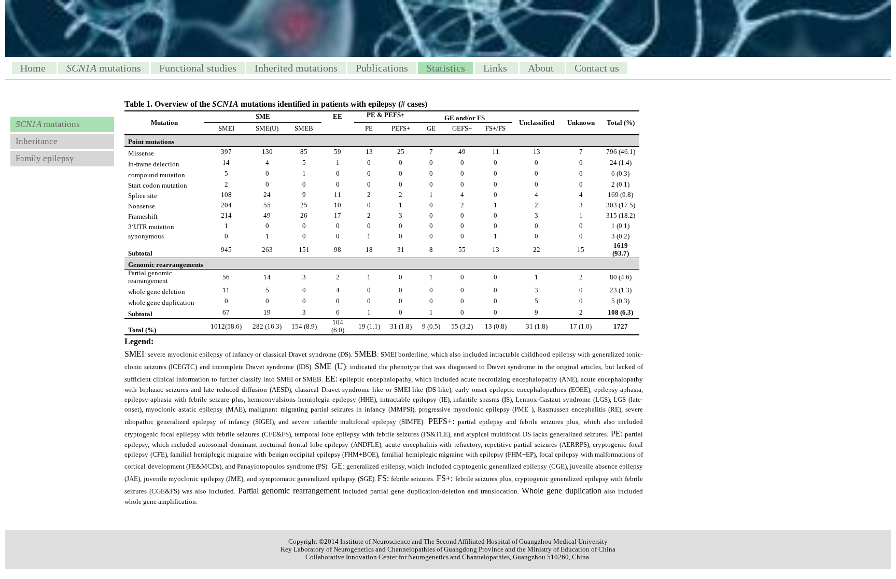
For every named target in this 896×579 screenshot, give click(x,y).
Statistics (445, 68)
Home (34, 68)
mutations (103, 68)
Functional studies (197, 68)
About (542, 68)
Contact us (597, 68)
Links (496, 68)
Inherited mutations (296, 68)
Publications (382, 68)
